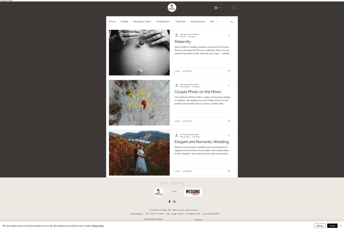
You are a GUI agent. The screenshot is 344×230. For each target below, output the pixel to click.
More (212, 21)
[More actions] (229, 35)
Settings (319, 225)
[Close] (340, 226)
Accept (332, 225)
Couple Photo (180, 21)
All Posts (112, 21)
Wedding (124, 21)
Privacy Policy (98, 225)
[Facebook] (169, 201)
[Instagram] (174, 201)
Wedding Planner (163, 21)
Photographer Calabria (142, 21)
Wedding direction (198, 21)
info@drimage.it (136, 214)
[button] (234, 7)
